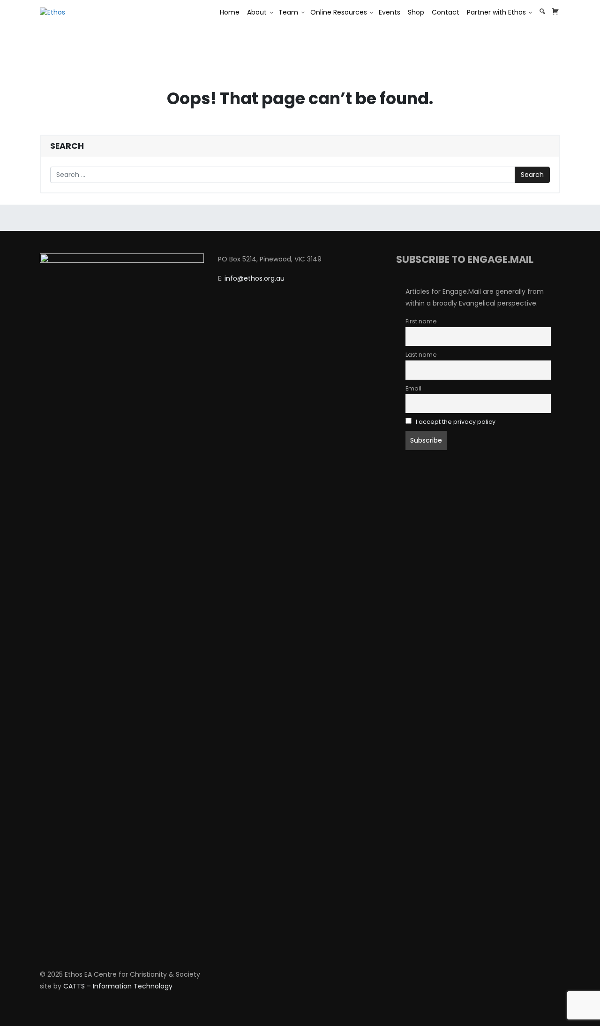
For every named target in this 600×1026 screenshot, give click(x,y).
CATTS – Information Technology (117, 986)
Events (389, 12)
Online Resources (338, 12)
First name (421, 321)
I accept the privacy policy (455, 422)
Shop (416, 12)
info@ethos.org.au (255, 278)
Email (413, 388)
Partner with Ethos (496, 12)
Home (230, 12)
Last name (421, 355)
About (257, 12)
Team (288, 12)
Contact (445, 12)
